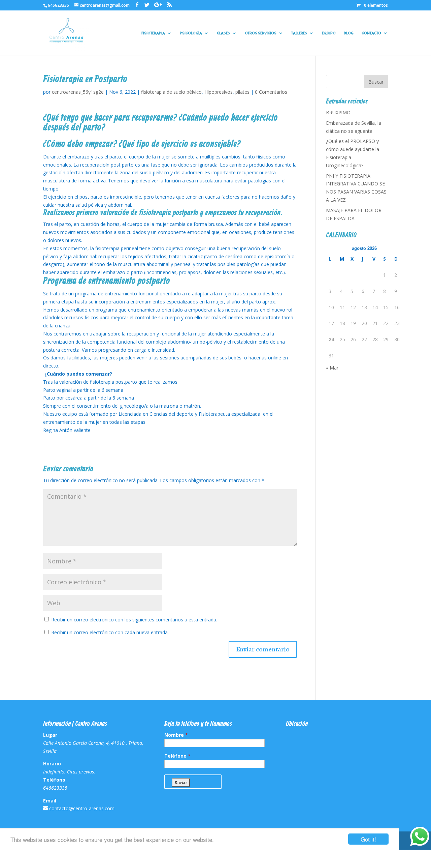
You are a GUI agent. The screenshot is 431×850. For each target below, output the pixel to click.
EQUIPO (329, 33)
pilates (242, 92)
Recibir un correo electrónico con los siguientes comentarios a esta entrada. (134, 619)
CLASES (223, 33)
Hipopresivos (218, 92)
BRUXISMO (338, 112)
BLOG (349, 33)
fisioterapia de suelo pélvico (171, 92)
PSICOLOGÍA (191, 33)
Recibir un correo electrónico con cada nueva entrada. (110, 632)
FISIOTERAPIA (153, 33)
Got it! (368, 839)
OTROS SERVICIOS (260, 33)
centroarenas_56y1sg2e (78, 92)
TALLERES (299, 33)
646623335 (58, 5)
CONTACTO (371, 33)
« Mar (332, 367)
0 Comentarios (271, 92)
